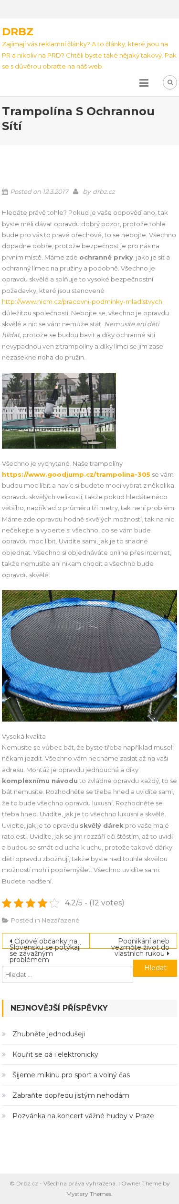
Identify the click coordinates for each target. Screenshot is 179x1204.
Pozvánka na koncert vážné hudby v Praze (83, 1116)
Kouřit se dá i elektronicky (55, 1054)
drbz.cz (104, 191)
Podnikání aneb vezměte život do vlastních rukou (140, 943)
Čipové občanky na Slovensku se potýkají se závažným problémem (45, 943)
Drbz (17, 31)
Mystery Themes (88, 1193)
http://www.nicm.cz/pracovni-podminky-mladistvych (82, 301)
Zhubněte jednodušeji (48, 1034)
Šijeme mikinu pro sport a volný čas (71, 1075)
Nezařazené (61, 920)
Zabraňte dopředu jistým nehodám (70, 1095)
